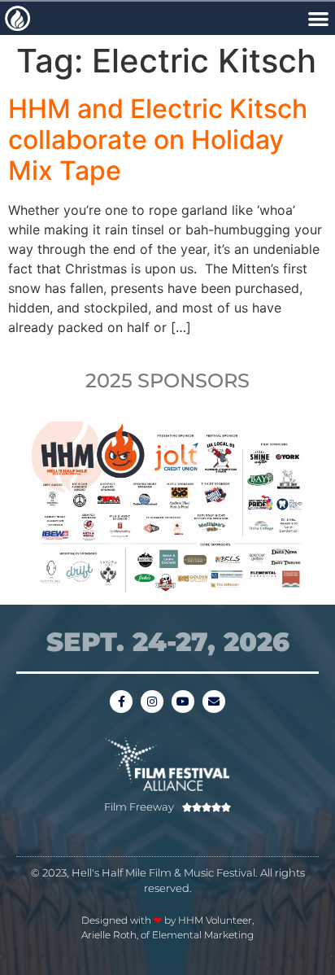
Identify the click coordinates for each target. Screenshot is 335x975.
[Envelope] (213, 701)
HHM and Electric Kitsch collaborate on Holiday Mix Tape (157, 140)
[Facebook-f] (121, 701)
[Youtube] (183, 701)
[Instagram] (152, 701)
